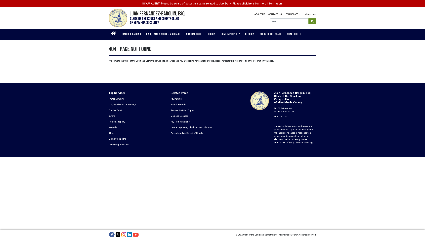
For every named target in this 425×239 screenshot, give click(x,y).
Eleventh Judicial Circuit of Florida (187, 133)
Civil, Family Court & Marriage (163, 34)
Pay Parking (176, 99)
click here (248, 3)
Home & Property (230, 34)
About (112, 133)
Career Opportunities (118, 144)
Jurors (211, 34)
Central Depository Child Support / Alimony (191, 127)
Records (250, 34)
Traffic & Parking (131, 34)
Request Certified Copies (182, 110)
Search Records (178, 104)
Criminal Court (194, 34)
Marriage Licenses (179, 116)
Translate (292, 14)
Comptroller (294, 34)
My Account (310, 14)
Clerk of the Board (270, 34)
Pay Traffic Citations (180, 121)
